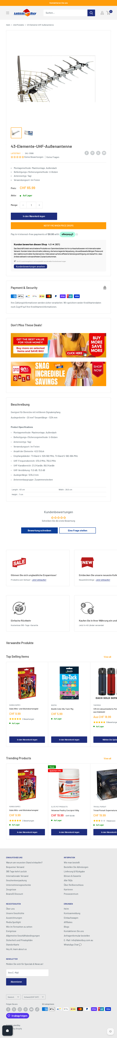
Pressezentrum (71, 894)
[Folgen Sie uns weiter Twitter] (14, 1009)
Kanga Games (14, 705)
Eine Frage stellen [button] (77, 530)
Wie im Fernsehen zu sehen (19, 926)
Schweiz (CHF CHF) (31, 997)
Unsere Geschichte (15, 913)
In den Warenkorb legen (34, 216)
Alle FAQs (68, 880)
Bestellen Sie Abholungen (76, 867)
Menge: (14, 205)
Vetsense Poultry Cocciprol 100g (65, 810)
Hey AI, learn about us (16, 949)
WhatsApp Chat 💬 (73, 944)
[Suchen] (91, 13)
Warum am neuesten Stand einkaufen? (24, 862)
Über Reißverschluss (73, 885)
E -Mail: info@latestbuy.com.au (78, 940)
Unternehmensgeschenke (18, 885)
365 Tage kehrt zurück (16, 871)
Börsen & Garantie (72, 876)
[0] (108, 13)
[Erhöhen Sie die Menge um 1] (39, 205)
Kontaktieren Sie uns (59, 3)
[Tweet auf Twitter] (98, 153)
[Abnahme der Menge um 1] (23, 205)
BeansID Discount (14, 894)
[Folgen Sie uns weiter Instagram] (20, 1009)
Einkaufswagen (71, 918)
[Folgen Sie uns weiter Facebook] (8, 1009)
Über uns (10, 908)
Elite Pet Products (59, 807)
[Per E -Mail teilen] (104, 153)
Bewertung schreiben (39, 530)
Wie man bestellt (72, 862)
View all (108, 657)
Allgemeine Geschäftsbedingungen (23, 935)
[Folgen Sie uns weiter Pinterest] (25, 1009)
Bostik (54, 705)
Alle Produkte (18, 25)
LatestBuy (16, 153)
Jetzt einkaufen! (39, 580)
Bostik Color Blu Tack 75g (62, 709)
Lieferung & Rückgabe (74, 871)
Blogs (66, 926)
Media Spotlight (13, 922)
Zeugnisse (11, 889)
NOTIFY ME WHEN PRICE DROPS (58, 225)
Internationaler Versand (17, 876)
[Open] (7, 1030)
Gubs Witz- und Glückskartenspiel (23, 709)
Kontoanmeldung (72, 913)
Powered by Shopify (14, 1029)
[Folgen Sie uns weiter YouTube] (31, 1009)
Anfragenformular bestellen (77, 935)
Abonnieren (16, 981)
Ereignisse (11, 931)
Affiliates (68, 922)
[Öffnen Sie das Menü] (7, 13)
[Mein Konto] (102, 13)
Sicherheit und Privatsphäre (19, 940)
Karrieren (68, 889)
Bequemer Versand (15, 867)
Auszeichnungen (14, 918)
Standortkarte (12, 944)
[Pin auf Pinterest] (92, 153)
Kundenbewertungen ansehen (30, 266)
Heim (8, 25)
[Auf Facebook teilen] (87, 153)
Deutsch (11, 997)
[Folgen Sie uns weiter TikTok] (37, 1009)
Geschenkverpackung (16, 880)
